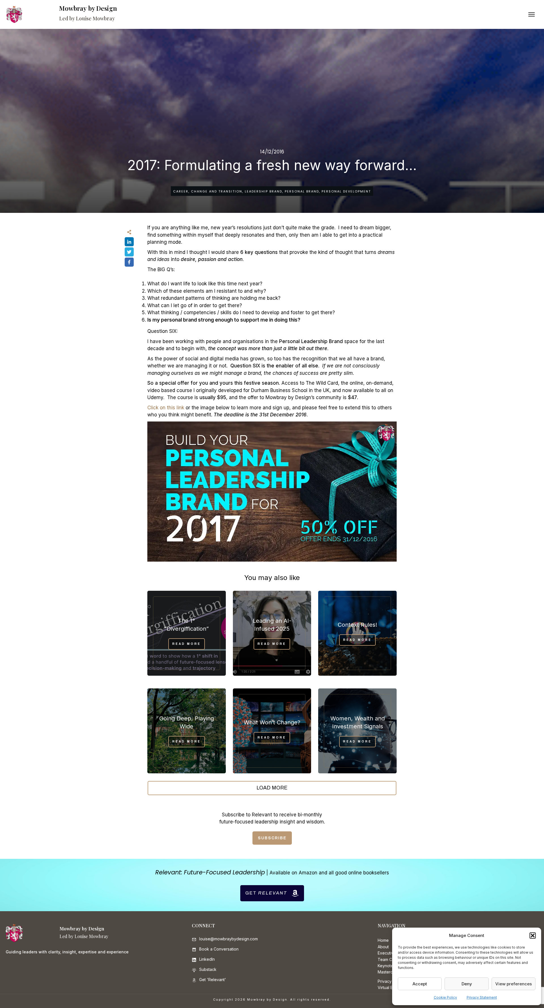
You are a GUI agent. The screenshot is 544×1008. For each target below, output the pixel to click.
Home (383, 940)
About (383, 946)
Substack (207, 969)
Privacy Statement (482, 997)
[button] (533, 935)
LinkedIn (207, 959)
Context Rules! (357, 624)
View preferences (513, 983)
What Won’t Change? (272, 722)
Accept (420, 983)
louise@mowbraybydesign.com (228, 938)
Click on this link (165, 407)
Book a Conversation (219, 949)
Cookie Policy (445, 997)
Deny (467, 983)
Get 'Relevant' (212, 979)
